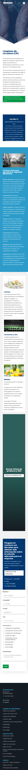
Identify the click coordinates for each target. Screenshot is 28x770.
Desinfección (9, 644)
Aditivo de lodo (7, 747)
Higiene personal (7, 765)
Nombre (6, 592)
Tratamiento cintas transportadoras (11, 638)
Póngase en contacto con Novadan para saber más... (13, 99)
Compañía (6, 600)
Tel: (4, 617)
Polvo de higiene (7, 753)
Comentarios (7, 651)
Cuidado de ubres (7, 738)
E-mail (5, 608)
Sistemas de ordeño (8, 736)
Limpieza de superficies (12, 628)
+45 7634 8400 (8, 696)
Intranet (6, 700)
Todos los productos (13, 475)
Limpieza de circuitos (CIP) (13, 630)
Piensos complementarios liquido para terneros (13, 750)
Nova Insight (9, 647)
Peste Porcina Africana (9, 756)
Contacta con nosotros (10, 573)
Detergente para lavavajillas (10, 768)
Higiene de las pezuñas (9, 744)
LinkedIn (6, 702)
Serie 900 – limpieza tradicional (11, 762)
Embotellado (9, 642)
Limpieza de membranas (13, 633)
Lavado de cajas (10, 635)
